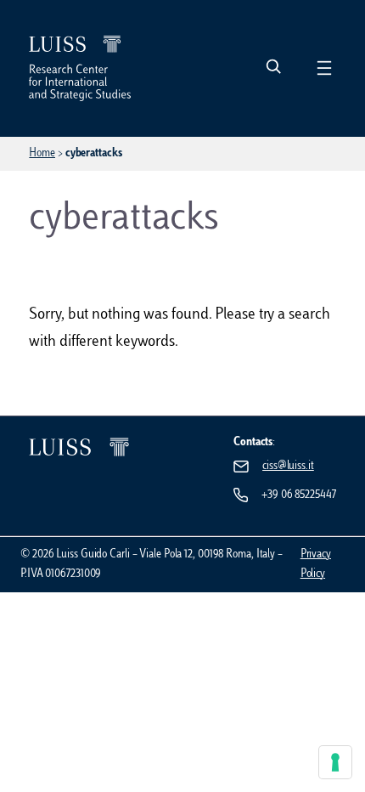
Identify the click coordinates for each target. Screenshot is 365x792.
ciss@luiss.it (288, 466)
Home (42, 153)
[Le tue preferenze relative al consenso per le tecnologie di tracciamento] (335, 762)
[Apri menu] (324, 68)
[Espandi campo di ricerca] (273, 68)
